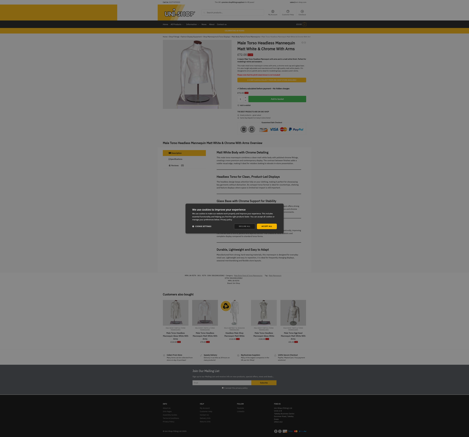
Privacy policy (226, 219)
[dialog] (235, 218)
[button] (201, 226)
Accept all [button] (267, 226)
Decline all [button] (244, 226)
